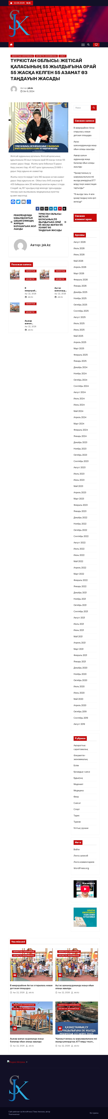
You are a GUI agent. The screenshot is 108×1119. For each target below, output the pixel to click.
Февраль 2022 (81, 580)
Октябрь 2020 (80, 680)
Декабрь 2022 (80, 517)
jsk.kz (30, 88)
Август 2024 (80, 392)
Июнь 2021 (79, 630)
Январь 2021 (80, 661)
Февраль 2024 (81, 429)
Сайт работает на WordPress (20, 1111)
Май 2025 (78, 335)
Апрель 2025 (80, 342)
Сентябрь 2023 (81, 461)
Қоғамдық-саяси (82, 771)
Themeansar (14, 1114)
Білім (76, 765)
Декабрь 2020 (80, 667)
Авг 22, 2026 (30, 293)
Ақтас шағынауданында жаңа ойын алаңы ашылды (85, 145)
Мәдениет (78, 784)
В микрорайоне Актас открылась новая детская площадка (84, 131)
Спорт (77, 809)
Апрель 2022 (80, 567)
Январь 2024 (80, 436)
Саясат (62, 56)
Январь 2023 (80, 511)
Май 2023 (78, 486)
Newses (41, 1111)
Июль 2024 (79, 398)
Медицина (79, 790)
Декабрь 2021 (80, 592)
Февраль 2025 (81, 354)
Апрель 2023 (80, 492)
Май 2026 (78, 260)
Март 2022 (79, 573)
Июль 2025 (79, 323)
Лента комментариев (84, 862)
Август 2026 (80, 242)
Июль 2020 (79, 686)
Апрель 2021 (80, 642)
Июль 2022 (79, 548)
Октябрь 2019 (80, 711)
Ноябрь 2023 (80, 448)
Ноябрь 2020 (80, 674)
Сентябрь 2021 (81, 611)
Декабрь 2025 (80, 292)
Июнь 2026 (79, 254)
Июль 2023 (79, 473)
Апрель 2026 (80, 267)
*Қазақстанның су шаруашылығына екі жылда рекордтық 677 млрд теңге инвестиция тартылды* (85, 180)
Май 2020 (78, 699)
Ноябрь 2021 (80, 598)
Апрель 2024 (80, 417)
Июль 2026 (79, 248)
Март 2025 (79, 348)
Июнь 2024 (79, 404)
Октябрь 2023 (80, 454)
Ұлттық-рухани (81, 828)
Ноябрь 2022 (80, 523)
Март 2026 (79, 273)
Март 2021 (79, 649)
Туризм (77, 821)
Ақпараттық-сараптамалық (22, 56)
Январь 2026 (80, 285)
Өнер (76, 796)
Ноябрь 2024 (80, 373)
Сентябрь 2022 (81, 536)
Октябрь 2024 (80, 379)
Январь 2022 (80, 586)
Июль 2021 (79, 624)
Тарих (76, 815)
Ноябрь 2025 (80, 298)
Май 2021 (78, 636)
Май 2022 (78, 561)
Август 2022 (79, 542)
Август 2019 (79, 724)
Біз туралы (94, 1113)
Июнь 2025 (79, 329)
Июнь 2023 (79, 479)
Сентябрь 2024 (81, 386)
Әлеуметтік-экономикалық (46, 56)
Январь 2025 (80, 361)
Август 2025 (80, 317)
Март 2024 (79, 423)
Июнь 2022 (79, 555)
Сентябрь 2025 (81, 310)
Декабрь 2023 (80, 442)
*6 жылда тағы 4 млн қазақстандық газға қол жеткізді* (85, 198)
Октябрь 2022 (80, 530)
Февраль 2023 (81, 505)
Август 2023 (79, 467)
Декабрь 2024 (80, 367)
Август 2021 (79, 617)
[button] (89, 44)
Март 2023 (79, 498)
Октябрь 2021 (80, 605)
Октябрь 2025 (80, 304)
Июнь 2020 (79, 692)
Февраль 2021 (80, 655)
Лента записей (81, 855)
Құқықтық (78, 778)
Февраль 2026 (81, 279)
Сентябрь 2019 (81, 717)
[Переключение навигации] (83, 45)
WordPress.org (81, 868)
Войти (77, 849)
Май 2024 (78, 411)
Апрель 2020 (80, 705)
